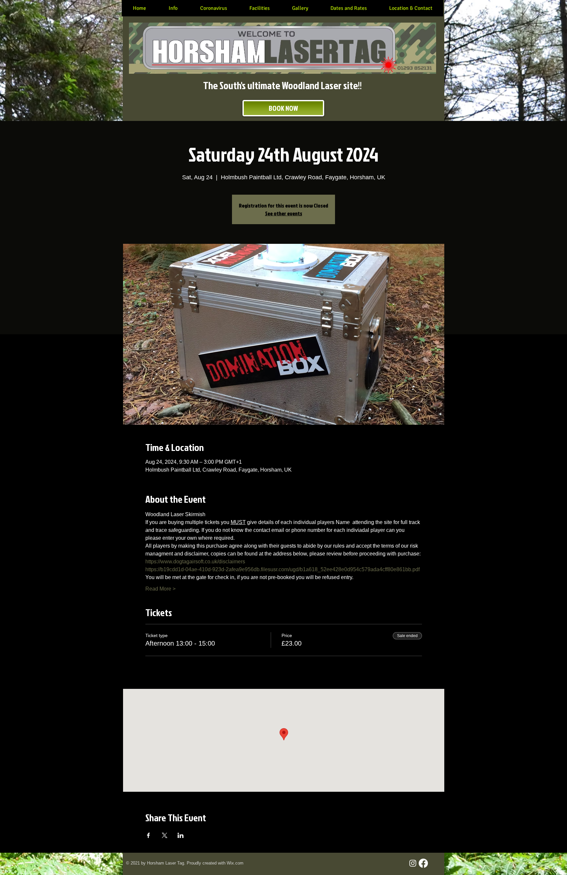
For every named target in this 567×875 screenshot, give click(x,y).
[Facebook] (423, 863)
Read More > (160, 589)
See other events (283, 213)
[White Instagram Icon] (412, 863)
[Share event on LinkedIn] (181, 835)
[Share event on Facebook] (148, 835)
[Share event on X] (164, 835)
